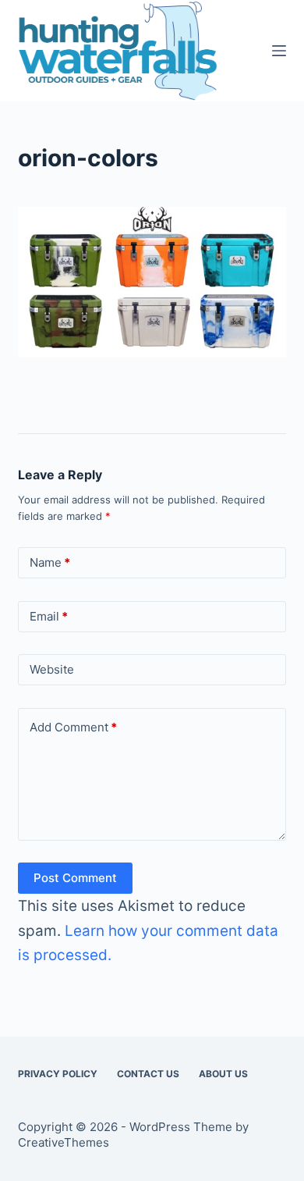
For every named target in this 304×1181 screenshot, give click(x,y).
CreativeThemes (63, 1142)
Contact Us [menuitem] (148, 1074)
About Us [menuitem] (223, 1074)
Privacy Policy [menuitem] (57, 1074)
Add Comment (73, 727)
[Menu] (279, 51)
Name (50, 562)
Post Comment (75, 877)
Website (52, 669)
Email (49, 616)
